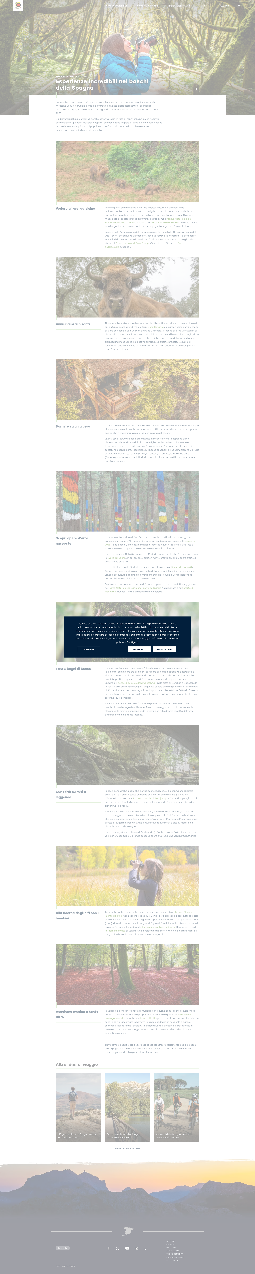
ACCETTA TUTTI (164, 649)
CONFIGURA (88, 649)
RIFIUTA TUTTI (139, 649)
